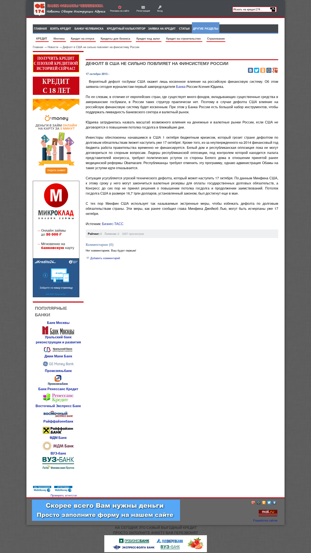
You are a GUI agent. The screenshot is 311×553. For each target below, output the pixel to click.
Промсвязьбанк (58, 370)
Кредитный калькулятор (126, 28)
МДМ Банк (58, 437)
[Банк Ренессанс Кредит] (58, 402)
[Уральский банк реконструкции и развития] (58, 352)
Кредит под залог (148, 38)
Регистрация (143, 10)
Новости (53, 47)
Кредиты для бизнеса (116, 38)
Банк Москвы (58, 322)
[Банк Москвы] (58, 333)
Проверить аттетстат (64, 495)
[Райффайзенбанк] (58, 434)
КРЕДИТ (42, 38)
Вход (159, 10)
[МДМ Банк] (58, 450)
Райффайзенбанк (58, 421)
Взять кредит (60, 28)
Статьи (184, 28)
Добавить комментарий (105, 258)
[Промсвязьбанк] (58, 385)
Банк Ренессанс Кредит (58, 388)
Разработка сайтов (265, 520)
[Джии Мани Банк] (58, 367)
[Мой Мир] (268, 70)
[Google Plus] (275, 70)
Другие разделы (205, 28)
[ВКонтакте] (250, 70)
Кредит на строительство (184, 38)
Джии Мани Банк (58, 356)
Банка (181, 86)
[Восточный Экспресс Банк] (58, 418)
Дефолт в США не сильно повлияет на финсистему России (101, 47)
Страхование (216, 38)
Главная (38, 47)
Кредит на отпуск (83, 38)
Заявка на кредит (162, 28)
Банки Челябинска (88, 28)
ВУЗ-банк (58, 453)
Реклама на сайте (119, 10)
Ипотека (59, 38)
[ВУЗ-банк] (58, 468)
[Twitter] (256, 70)
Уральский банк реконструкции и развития (58, 339)
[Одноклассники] (262, 70)
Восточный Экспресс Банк (58, 405)
